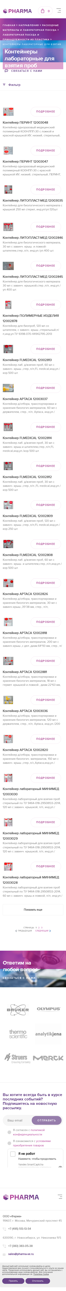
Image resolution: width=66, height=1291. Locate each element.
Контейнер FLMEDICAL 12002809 (28, 516)
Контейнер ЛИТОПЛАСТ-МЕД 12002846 (33, 238)
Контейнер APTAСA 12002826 (25, 594)
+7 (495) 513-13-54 (19, 1229)
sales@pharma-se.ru (21, 1254)
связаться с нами (20, 978)
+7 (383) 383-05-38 (20, 1246)
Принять (13, 1280)
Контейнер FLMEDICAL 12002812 (27, 477)
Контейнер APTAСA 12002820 (25, 750)
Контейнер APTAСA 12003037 (25, 399)
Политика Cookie (41, 1274)
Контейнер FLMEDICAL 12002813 (27, 360)
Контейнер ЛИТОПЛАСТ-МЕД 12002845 (33, 277)
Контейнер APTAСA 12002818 (25, 633)
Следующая (41, 931)
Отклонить (37, 1280)
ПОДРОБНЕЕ (45, 111)
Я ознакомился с (32, 1143)
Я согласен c (29, 1132)
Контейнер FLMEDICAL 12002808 (28, 555)
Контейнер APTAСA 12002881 (25, 672)
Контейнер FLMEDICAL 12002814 (27, 438)
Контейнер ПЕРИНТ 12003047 (25, 161)
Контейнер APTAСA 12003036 (25, 711)
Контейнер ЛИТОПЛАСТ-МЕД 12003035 (33, 200)
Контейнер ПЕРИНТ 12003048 (25, 122)
